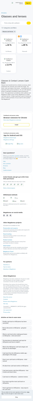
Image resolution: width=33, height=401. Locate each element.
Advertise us (6, 264)
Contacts (5, 299)
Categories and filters (10, 28)
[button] (29, 23)
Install (16, 124)
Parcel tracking (7, 234)
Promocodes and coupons (10, 228)
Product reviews (7, 239)
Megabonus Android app (10, 137)
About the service (7, 297)
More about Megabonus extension (12, 120)
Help (4, 161)
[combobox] (16, 23)
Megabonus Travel (8, 251)
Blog (4, 168)
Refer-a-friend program (9, 188)
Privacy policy (6, 312)
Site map (5, 303)
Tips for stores (6, 267)
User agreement (7, 310)
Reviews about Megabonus (10, 301)
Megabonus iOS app (9, 139)
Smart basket (6, 245)
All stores (5, 165)
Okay (16, 397)
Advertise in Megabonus (9, 269)
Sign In (28, 3)
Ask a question (15, 155)
